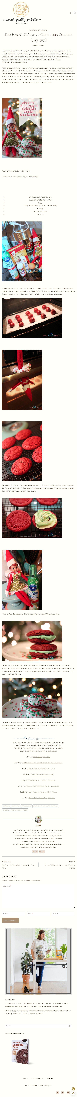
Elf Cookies (15, 806)
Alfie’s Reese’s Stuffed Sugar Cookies (42, 798)
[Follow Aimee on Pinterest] (43, 851)
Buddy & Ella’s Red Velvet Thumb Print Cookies (42, 786)
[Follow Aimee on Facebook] (33, 851)
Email (30, 914)
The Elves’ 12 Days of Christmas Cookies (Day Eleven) (59, 865)
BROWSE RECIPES (37, 1078)
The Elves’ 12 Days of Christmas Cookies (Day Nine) (18, 865)
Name (5, 914)
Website (56, 914)
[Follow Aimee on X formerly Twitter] (36, 851)
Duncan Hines (16, 177)
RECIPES (32, 30)
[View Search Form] (75, 13)
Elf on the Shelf (26, 806)
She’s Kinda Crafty (66, 68)
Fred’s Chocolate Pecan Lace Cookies (42, 769)
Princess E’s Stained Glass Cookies (42, 774)
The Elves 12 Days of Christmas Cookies (15, 810)
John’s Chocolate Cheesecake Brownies (41, 780)
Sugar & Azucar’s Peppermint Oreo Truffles (42, 792)
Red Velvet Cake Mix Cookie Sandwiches (45, 806)
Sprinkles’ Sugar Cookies (41, 757)
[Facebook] (57, 1092)
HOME (25, 1078)
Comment (7, 886)
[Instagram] (68, 1092)
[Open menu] (70, 13)
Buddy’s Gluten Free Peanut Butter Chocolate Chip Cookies (42, 763)
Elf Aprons (6, 806)
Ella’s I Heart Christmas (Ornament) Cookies (42, 751)
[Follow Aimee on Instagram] (40, 851)
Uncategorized (41, 30)
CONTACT (50, 1078)
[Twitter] (62, 1092)
